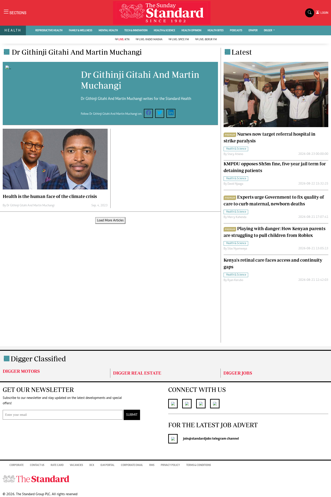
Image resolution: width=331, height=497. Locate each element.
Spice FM (180, 39)
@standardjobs (200, 439)
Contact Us (37, 465)
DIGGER (268, 30)
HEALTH (13, 30)
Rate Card (57, 465)
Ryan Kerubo (235, 280)
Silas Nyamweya (237, 248)
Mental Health (108, 30)
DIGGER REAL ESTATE (137, 373)
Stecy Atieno (235, 154)
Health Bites (216, 30)
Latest (241, 52)
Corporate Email (132, 465)
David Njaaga (235, 184)
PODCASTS (236, 30)
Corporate (16, 465)
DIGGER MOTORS (21, 371)
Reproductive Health (49, 30)
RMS (151, 465)
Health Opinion (191, 30)
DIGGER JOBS (237, 373)
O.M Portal (107, 465)
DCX (91, 465)
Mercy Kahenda (236, 217)
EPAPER (253, 30)
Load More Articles (110, 220)
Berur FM (208, 39)
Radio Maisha (150, 39)
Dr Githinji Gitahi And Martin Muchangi (30, 205)
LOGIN (323, 13)
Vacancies (76, 465)
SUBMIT (132, 415)
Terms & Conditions (198, 465)
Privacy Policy (170, 465)
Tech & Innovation (135, 30)
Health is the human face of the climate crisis (50, 196)
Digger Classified (38, 359)
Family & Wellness (80, 30)
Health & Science (164, 30)
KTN (123, 39)
